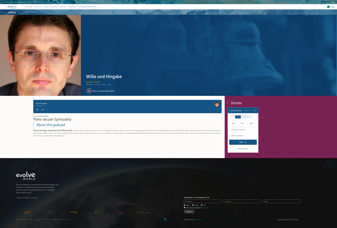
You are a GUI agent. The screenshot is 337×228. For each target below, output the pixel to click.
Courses (62, 6)
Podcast (38, 6)
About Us (5, 2)
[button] (328, 6)
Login (332, 7)
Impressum (37, 219)
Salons (54, 6)
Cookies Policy (56, 219)
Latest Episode (31, 12)
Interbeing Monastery (88, 6)
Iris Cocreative (198, 219)
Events (46, 6)
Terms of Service (46, 219)
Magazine (29, 6)
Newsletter (29, 2)
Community (72, 6)
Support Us (13, 2)
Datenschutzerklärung (22, 219)
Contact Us (21, 2)
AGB (31, 219)
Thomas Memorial (39, 2)
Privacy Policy (65, 219)
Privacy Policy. (205, 207)
